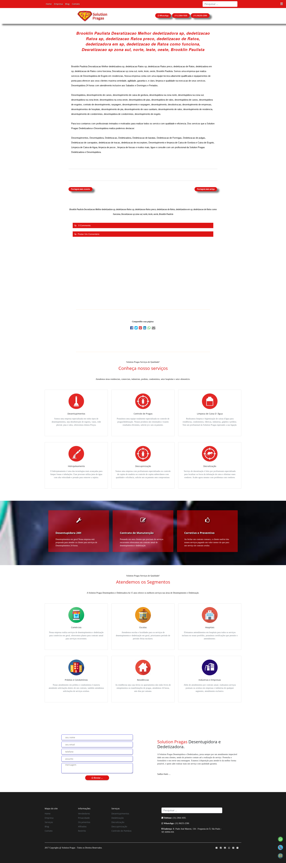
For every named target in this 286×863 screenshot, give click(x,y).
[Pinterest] (141, 328)
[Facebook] (132, 328)
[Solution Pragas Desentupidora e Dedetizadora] (92, 15)
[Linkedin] (145, 328)
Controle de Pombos (121, 830)
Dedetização (117, 817)
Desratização (117, 822)
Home (49, 4)
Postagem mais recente (80, 189)
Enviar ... (98, 778)
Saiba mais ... (164, 774)
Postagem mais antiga (205, 189)
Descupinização (119, 826)
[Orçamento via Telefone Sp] (280, 847)
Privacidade (84, 817)
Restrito (82, 830)
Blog (67, 4)
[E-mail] (154, 328)
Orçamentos (84, 822)
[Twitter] (137, 328)
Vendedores (84, 813)
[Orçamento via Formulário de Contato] (280, 855)
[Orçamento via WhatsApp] (280, 838)
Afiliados (82, 826)
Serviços (49, 822)
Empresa (58, 4)
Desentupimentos (120, 813)
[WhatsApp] (149, 328)
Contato (76, 4)
